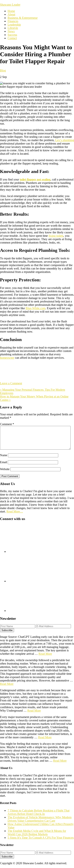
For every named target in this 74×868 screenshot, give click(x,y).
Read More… (14, 511)
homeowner (7, 357)
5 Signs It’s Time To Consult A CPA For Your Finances (41, 837)
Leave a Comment (11, 383)
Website (4, 469)
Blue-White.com (35, 308)
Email (3, 462)
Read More (45, 653)
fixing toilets (56, 235)
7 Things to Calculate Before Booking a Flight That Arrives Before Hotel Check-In (38, 812)
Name (3, 455)
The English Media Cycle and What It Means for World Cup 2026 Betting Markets (37, 832)
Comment (7, 424)
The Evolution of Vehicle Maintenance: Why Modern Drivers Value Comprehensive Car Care (40, 819)
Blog (3, 70)
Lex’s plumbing (64, 140)
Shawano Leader (10, 4)
